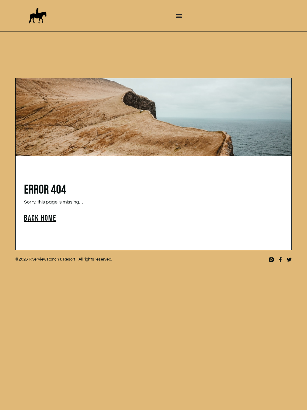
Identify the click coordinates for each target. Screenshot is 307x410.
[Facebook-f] (280, 259)
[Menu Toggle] (179, 16)
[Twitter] (289, 259)
